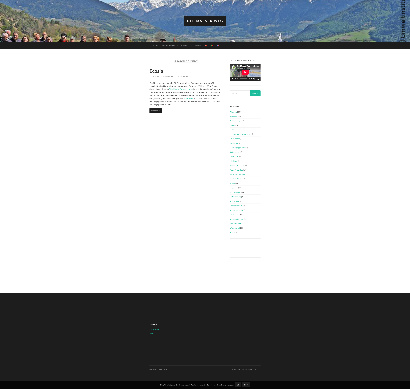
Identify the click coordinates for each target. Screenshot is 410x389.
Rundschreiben (168, 45)
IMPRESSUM (154, 329)
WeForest (188, 98)
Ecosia (156, 71)
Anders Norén (246, 369)
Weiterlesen (155, 111)
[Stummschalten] (254, 79)
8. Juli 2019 (154, 76)
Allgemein (233, 116)
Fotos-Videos (235, 139)
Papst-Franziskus (236, 170)
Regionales (234, 188)
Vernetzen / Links (236, 210)
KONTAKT (197, 45)
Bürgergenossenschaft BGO (240, 134)
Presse (232, 183)
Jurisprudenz (235, 152)
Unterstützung (235, 197)
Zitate (232, 232)
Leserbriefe (234, 156)
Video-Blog (184, 45)
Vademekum (234, 201)
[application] (245, 72)
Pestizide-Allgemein (237, 174)
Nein (246, 385)
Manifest (233, 161)
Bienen (232, 125)
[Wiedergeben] (233, 79)
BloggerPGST (167, 76)
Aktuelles (153, 45)
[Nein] (407, 385)
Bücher (232, 130)
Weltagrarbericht (236, 223)
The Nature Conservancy (180, 89)
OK (238, 385)
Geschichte (234, 143)
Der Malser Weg (205, 21)
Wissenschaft (235, 228)
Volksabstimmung (236, 219)
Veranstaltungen (236, 206)
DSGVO (152, 333)
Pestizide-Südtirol (236, 179)
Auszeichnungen (236, 121)
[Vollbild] (258, 79)
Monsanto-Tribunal (237, 165)
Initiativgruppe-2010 (237, 148)
